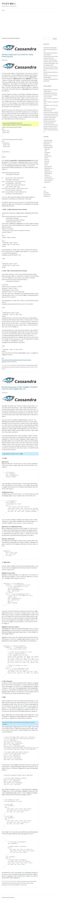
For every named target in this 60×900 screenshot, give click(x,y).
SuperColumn (5, 884)
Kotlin (45, 157)
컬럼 (13, 884)
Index (9, 367)
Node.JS (46, 159)
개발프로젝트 (47, 173)
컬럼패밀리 (17, 884)
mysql (21, 883)
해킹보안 (46, 182)
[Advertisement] (30, 23)
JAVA (45, 154)
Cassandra (23, 365)
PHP (45, 164)
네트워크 (46, 175)
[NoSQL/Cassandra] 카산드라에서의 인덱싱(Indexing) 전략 (17, 55)
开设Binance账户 (47, 89)
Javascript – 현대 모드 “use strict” (51, 61)
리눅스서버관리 (47, 178)
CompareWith (5, 367)
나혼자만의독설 (47, 140)
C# (45, 150)
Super (32, 883)
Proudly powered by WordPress (8, 897)
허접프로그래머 (47, 147)
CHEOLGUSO (46, 108)
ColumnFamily (33, 881)
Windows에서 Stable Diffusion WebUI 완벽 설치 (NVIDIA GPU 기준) (51, 49)
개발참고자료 (47, 171)
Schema (28, 883)
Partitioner (17, 367)
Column (27, 881)
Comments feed (47, 194)
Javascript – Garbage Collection (50, 60)
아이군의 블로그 (9, 3)
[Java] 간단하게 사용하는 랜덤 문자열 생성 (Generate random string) (51, 117)
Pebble (45, 163)
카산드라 (32, 367)
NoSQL (14, 365)
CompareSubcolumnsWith (31, 365)
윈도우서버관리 (47, 180)
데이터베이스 (47, 177)
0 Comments (4, 60)
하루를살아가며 (47, 145)
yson (45, 98)
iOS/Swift (46, 152)
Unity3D (46, 170)
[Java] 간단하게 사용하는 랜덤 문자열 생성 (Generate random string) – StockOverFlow (51, 114)
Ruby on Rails (47, 166)
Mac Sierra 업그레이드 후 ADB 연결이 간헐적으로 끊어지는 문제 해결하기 (51, 68)
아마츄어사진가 (47, 142)
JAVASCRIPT (46, 156)
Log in (45, 191)
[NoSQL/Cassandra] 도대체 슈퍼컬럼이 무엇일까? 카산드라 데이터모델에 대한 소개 (20, 388)
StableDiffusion (47, 168)
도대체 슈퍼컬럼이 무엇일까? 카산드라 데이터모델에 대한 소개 (16, 124)
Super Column (23, 367)
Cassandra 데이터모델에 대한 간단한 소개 (12, 123)
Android (46, 149)
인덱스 (27, 367)
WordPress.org (47, 196)
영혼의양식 (46, 143)
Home (3, 10)
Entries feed (46, 192)
